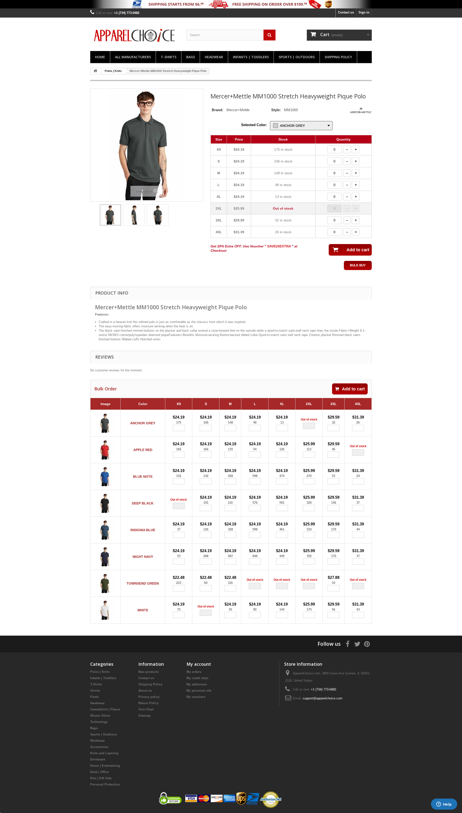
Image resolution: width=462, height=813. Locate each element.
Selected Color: (254, 125)
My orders (193, 672)
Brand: (217, 110)
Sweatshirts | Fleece (105, 709)
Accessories (99, 747)
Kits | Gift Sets (101, 778)
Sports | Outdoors (297, 57)
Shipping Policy (338, 57)
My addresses (196, 684)
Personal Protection (105, 784)
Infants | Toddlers (251, 57)
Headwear (214, 57)
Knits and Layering (104, 753)
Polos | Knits (99, 672)
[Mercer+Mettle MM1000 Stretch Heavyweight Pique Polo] (110, 215)
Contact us (346, 12)
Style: (276, 110)
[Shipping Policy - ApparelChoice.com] (231, 4)
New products (148, 672)
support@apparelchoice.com (322, 698)
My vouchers (195, 697)
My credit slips (197, 678)
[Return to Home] (95, 71)
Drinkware (97, 759)
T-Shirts (168, 57)
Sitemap (144, 715)
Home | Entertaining (105, 766)
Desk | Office (99, 772)
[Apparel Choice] (134, 35)
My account (198, 664)
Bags (190, 57)
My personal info (199, 690)
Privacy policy (149, 697)
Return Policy (148, 703)
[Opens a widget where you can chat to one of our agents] (444, 805)
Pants (94, 697)
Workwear (97, 740)
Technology (99, 722)
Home (100, 57)
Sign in (364, 12)
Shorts (95, 690)
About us (145, 690)
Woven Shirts (100, 715)
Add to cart (353, 389)
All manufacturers (133, 57)
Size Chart (146, 709)
